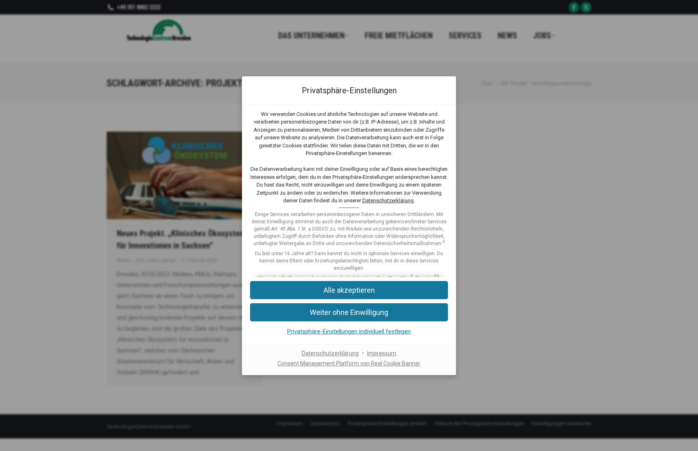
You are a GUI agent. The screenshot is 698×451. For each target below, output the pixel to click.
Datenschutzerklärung (388, 200)
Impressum (381, 353)
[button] (349, 290)
